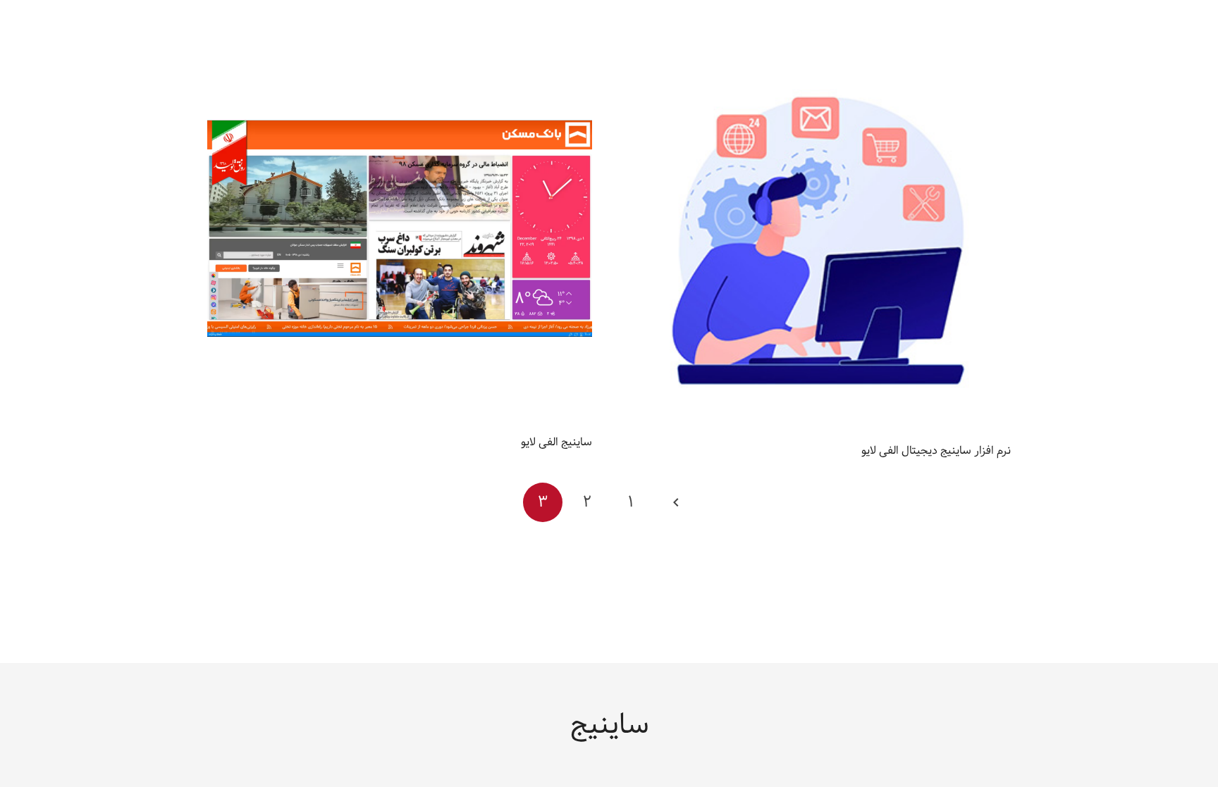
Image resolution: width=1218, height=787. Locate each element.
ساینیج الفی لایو (556, 442)
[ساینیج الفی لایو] (399, 53)
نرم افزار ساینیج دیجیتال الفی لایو (936, 450)
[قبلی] (675, 502)
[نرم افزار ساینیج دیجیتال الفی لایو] (818, 53)
